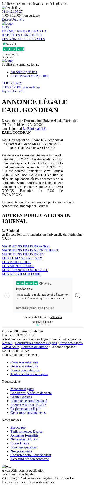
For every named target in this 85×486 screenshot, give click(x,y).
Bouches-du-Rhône (34, 347)
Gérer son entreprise (24, 366)
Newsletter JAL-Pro (24, 439)
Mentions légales (22, 389)
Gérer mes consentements (28, 412)
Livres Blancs (19, 443)
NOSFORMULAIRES (15, 29)
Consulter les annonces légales (36, 343)
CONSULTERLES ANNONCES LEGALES (23, 37)
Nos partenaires (21, 451)
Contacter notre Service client (30, 455)
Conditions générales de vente (31, 393)
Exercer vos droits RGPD (28, 405)
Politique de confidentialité (28, 401)
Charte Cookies (21, 397)
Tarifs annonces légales (26, 431)
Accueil (7, 343)
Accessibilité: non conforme (29, 459)
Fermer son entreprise (25, 370)
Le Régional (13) (34, 128)
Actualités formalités (24, 435)
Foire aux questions (23, 447)
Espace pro (18, 427)
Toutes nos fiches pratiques (29, 374)
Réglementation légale (25, 409)
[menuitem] (46, 72)
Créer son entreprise (24, 362)
